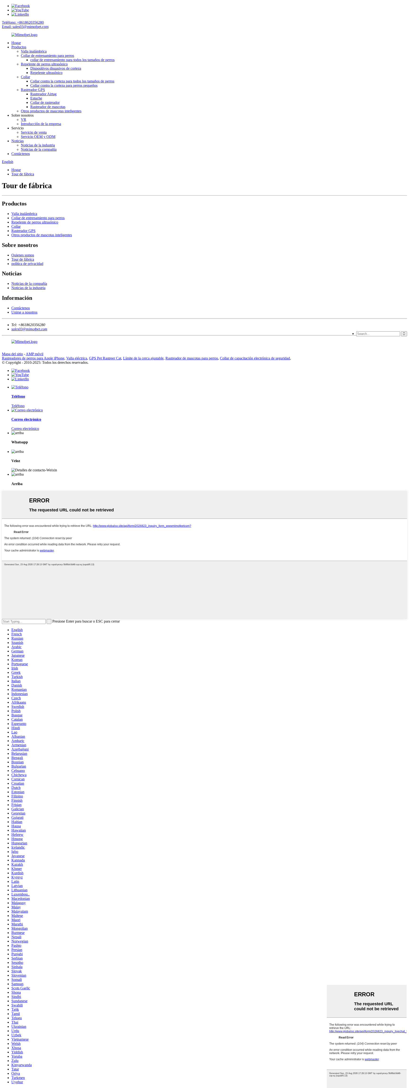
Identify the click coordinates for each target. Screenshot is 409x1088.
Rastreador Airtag (43, 94)
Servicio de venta (34, 132)
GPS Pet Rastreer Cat (105, 358)
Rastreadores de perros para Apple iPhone (33, 358)
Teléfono (18, 406)
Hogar (16, 43)
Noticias (17, 141)
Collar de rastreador (45, 102)
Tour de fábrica (22, 174)
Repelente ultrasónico (46, 73)
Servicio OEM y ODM (38, 137)
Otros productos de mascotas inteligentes (51, 111)
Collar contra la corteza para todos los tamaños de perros (72, 81)
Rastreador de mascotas (47, 107)
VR (23, 120)
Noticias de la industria (38, 145)
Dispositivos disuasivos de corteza (55, 68)
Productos (18, 47)
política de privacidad (27, 264)
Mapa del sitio (12, 354)
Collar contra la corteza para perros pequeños (64, 85)
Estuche (36, 98)
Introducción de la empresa (41, 124)
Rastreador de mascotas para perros (191, 358)
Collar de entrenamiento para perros (47, 56)
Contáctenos (20, 154)
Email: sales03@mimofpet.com (25, 27)
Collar (25, 77)
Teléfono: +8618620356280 (23, 22)
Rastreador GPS (33, 90)
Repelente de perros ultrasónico (44, 64)
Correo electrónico (25, 429)
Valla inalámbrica (34, 51)
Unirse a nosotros (24, 312)
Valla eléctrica (76, 358)
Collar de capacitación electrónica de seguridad (255, 358)
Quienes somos (22, 255)
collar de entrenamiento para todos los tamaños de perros (72, 60)
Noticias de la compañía (39, 149)
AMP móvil (34, 354)
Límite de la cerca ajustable (143, 358)
